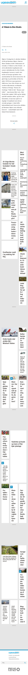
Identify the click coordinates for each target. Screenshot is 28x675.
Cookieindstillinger (12, 657)
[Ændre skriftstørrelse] (2, 50)
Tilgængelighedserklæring (14, 659)
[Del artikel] (5, 50)
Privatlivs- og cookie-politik (14, 655)
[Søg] (25, 662)
